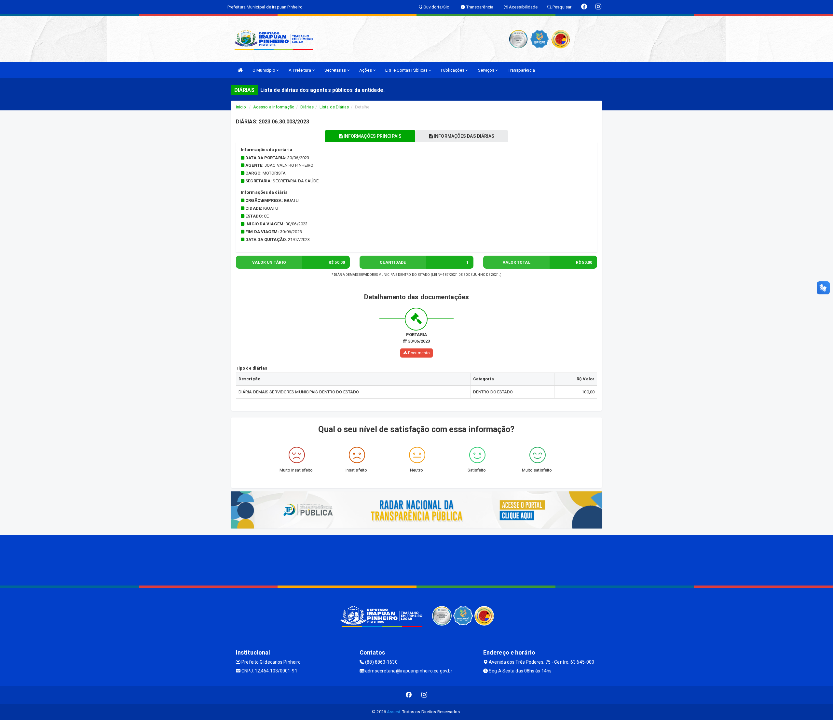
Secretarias (335, 70)
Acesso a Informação (273, 107)
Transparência (521, 70)
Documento (418, 353)
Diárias (307, 107)
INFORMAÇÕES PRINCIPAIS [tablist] (372, 136)
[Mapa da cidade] (416, 559)
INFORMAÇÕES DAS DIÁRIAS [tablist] (463, 136)
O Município (264, 70)
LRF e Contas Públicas (407, 70)
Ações (366, 70)
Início (241, 107)
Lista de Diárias (334, 107)
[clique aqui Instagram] (424, 694)
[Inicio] (240, 70)
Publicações (453, 70)
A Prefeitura (300, 70)
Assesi (393, 711)
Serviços (487, 70)
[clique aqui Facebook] (409, 694)
